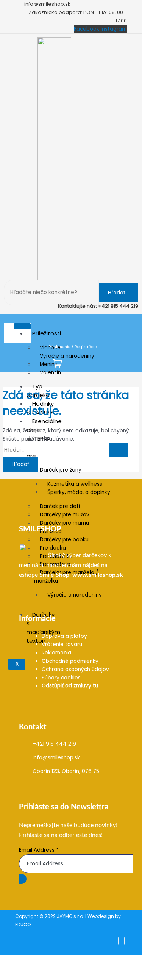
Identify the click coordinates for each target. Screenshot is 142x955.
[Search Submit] (118, 450)
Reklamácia (56, 652)
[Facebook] (118, 941)
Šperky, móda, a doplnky (78, 492)
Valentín (50, 372)
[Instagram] (124, 941)
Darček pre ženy (60, 470)
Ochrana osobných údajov (75, 669)
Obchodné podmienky (70, 661)
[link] (54, 575)
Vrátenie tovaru (62, 644)
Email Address (39, 850)
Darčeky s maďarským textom (43, 628)
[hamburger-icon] (22, 326)
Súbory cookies (61, 677)
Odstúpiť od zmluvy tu (70, 685)
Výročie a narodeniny (67, 356)
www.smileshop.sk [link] (97, 575)
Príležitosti (46, 333)
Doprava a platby (64, 636)
